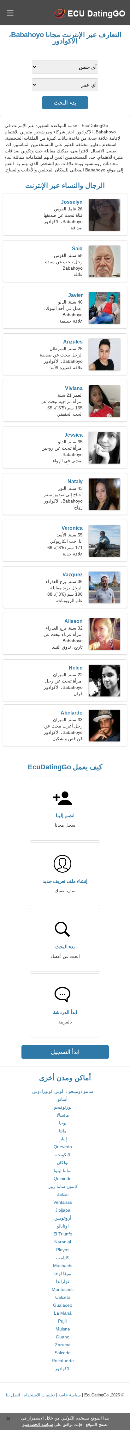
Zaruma (63, 1344)
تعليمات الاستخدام (39, 1395)
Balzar (62, 1194)
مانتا (63, 1130)
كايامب (62, 1257)
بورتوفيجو (63, 1107)
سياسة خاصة (69, 1395)
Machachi (62, 1265)
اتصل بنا (13, 1395)
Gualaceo (62, 1305)
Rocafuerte (63, 1360)
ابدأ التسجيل (65, 1052)
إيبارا (62, 1138)
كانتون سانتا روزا (62, 1186)
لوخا (63, 1122)
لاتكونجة (62, 1154)
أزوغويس (62, 1218)
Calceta (62, 1297)
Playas (62, 1249)
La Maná (63, 1313)
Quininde (63, 1178)
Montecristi (63, 1289)
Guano (62, 1336)
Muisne (63, 1328)
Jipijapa (62, 1210)
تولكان (62, 1162)
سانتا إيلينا (63, 1170)
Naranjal (62, 1241)
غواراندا (63, 1281)
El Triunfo (62, 1233)
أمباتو (63, 1099)
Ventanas (62, 1202)
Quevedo (63, 1146)
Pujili (62, 1321)
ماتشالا (62, 1115)
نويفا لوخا (62, 1273)
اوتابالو (63, 1225)
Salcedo (63, 1352)
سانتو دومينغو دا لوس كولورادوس (62, 1091)
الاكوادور (63, 1368)
